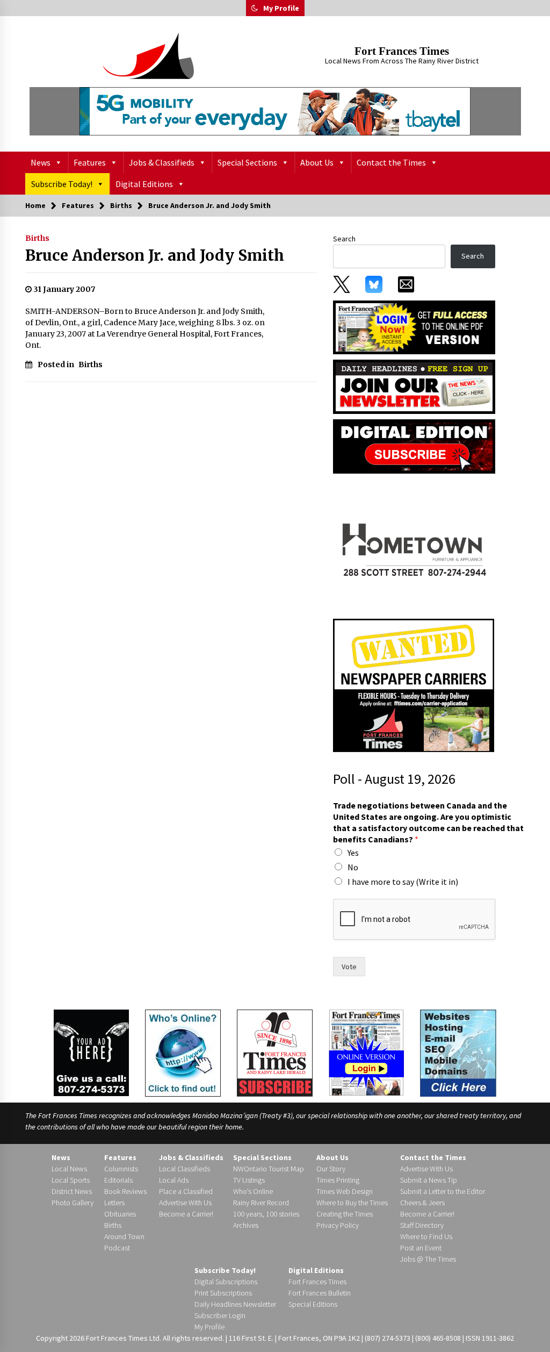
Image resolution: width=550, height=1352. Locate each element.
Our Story (330, 1169)
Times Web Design (344, 1191)
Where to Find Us (426, 1236)
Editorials (118, 1180)
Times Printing (337, 1180)
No (353, 867)
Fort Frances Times (401, 51)
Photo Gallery (72, 1202)
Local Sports (71, 1180)
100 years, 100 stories (266, 1214)
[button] (254, 8)
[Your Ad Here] (91, 1052)
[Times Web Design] (458, 1052)
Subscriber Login (219, 1315)
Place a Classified (186, 1191)
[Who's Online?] (183, 1052)
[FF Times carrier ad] (413, 685)
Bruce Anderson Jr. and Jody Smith (154, 255)
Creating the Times (344, 1214)
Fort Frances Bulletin (319, 1293)
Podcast (117, 1248)
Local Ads (174, 1180)
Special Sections (247, 162)
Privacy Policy (337, 1225)
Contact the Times (391, 162)
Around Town (124, 1236)
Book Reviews (125, 1191)
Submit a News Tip (428, 1180)
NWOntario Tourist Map (268, 1169)
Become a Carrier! (186, 1214)
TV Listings (249, 1180)
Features (90, 162)
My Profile (281, 8)
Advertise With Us (185, 1202)
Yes (353, 852)
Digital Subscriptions (225, 1281)
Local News (69, 1169)
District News (72, 1191)
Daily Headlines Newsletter (235, 1304)
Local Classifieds (184, 1169)
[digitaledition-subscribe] (414, 445)
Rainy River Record (261, 1202)
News (40, 162)
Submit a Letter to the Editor (442, 1191)
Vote (349, 966)
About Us (317, 162)
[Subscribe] (275, 1053)
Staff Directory (422, 1225)
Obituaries (120, 1214)
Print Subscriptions (223, 1293)
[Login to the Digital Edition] (366, 1051)
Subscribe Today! (61, 183)
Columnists (121, 1169)
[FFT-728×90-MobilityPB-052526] (275, 111)
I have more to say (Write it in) (403, 881)
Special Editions (312, 1304)
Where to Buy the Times (352, 1202)
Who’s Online (253, 1191)
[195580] (413, 545)
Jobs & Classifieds (161, 162)
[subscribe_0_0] (414, 326)
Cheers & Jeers (422, 1202)
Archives (245, 1225)
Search (344, 239)
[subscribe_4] (414, 386)
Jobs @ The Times (428, 1259)
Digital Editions (144, 183)
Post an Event (421, 1248)
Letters (114, 1202)
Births (37, 238)
